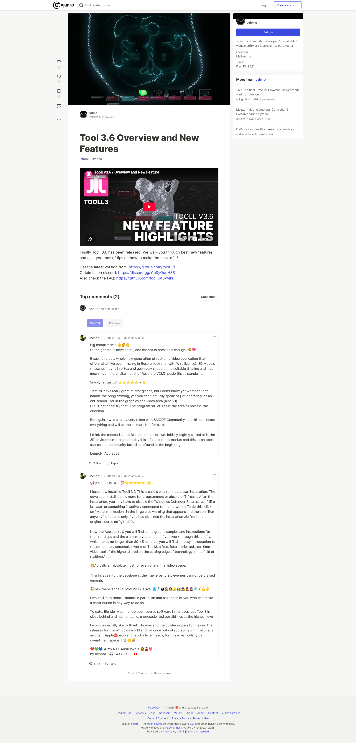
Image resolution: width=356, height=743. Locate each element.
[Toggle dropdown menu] (215, 336)
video (97, 159)
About (201, 712)
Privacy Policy (180, 718)
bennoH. (96, 338)
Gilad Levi (168, 731)
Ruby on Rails (173, 727)
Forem (135, 723)
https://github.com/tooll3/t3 (153, 267)
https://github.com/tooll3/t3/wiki (144, 278)
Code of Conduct (138, 673)
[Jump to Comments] (59, 78)
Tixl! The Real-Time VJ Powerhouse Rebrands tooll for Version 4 (267, 94)
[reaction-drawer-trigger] (59, 64)
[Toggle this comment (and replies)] (83, 344)
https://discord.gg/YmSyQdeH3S (146, 272)
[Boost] (59, 106)
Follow (268, 32)
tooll (85, 159)
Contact (213, 712)
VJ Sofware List (231, 712)
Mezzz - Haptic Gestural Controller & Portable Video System (261, 114)
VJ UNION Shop (184, 712)
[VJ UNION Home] (63, 5)
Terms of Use (201, 718)
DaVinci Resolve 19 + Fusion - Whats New (265, 131)
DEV (192, 723)
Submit (95, 323)
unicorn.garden (199, 731)
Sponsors (164, 712)
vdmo (93, 113)
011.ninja (182, 731)
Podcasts (140, 712)
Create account (288, 5)
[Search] (81, 5)
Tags (152, 712)
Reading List (123, 712)
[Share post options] (59, 119)
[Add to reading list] (59, 93)
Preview (114, 323)
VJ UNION (154, 707)
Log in (265, 5)
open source (154, 723)
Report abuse (162, 673)
